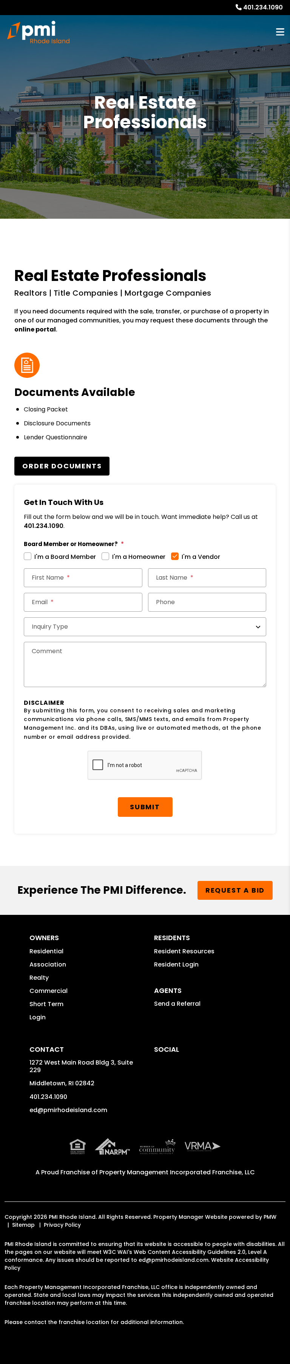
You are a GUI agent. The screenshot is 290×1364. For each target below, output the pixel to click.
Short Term (46, 1004)
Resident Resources (184, 951)
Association (47, 964)
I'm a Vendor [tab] (201, 556)
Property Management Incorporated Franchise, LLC (177, 1172)
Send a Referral (177, 1003)
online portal (35, 329)
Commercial (48, 991)
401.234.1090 (263, 7)
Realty (39, 977)
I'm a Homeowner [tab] (138, 556)
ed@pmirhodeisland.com (68, 1110)
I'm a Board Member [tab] (65, 556)
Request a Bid (235, 890)
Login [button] (37, 1017)
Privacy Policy (62, 1225)
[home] (38, 32)
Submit (145, 807)
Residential (46, 951)
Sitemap (23, 1225)
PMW (270, 1217)
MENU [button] (280, 32)
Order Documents (62, 466)
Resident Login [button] (176, 964)
